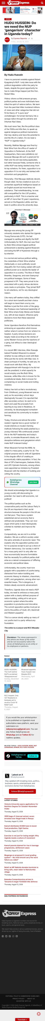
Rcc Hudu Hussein (27, 747)
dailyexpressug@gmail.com (18, 729)
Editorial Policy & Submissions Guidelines (22, 996)
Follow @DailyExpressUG (22, 791)
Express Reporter (20, 38)
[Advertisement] (22, 964)
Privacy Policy (18, 998)
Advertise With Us (23, 1001)
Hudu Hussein (23, 746)
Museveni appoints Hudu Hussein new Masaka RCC (28, 671)
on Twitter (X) (25, 735)
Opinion (16, 747)
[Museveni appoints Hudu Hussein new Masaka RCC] (28, 662)
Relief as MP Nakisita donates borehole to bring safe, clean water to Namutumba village (21, 869)
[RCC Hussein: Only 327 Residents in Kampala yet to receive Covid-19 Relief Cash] (11, 688)
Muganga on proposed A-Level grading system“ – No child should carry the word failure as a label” (21, 857)
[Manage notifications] (39, 1014)
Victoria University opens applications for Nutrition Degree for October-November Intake (21, 806)
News (31, 746)
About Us (31, 998)
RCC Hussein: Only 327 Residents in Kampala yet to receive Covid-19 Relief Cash (11, 700)
